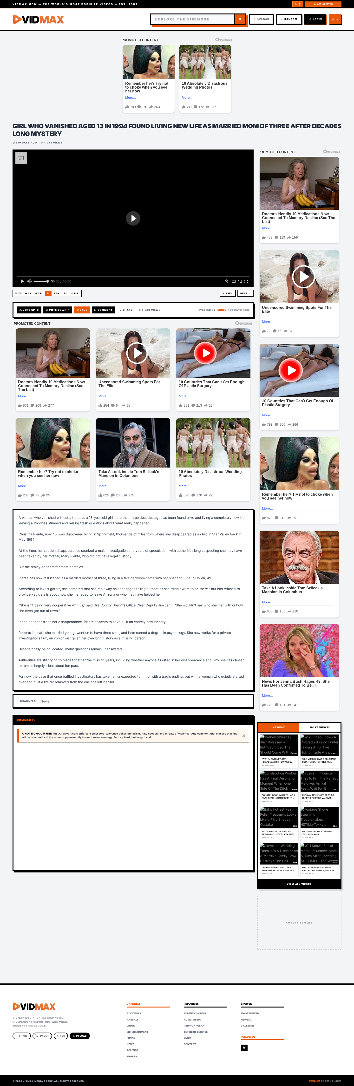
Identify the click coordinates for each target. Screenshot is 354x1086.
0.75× (39, 293)
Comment (103, 310)
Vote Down (58, 310)
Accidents (134, 1013)
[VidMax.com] (39, 19)
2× (65, 293)
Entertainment (137, 1031)
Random (288, 19)
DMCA (187, 1037)
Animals (133, 1019)
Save (82, 310)
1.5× (56, 293)
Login (315, 19)
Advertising (192, 1019)
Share (126, 310)
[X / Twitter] (244, 1048)
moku (221, 309)
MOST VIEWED (320, 727)
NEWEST (279, 727)
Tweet (44, 1035)
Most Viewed (250, 1013)
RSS (61, 1035)
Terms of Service (196, 1031)
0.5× (28, 293)
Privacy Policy (194, 1025)
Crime (131, 1025)
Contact (190, 1044)
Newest (246, 1019)
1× (48, 293)
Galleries (248, 1025)
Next (245, 293)
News (44, 701)
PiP (75, 293)
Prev (228, 293)
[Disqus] (133, 806)
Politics (132, 1050)
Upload (261, 19)
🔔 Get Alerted (323, 4)
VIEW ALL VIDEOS (299, 884)
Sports (132, 1056)
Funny (131, 1037)
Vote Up (29, 310)
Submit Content (195, 1013)
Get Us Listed (333, 1081)
